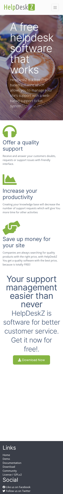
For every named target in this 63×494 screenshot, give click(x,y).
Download (9, 466)
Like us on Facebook (17, 487)
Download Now (33, 360)
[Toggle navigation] (55, 7)
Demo (6, 459)
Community (10, 470)
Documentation (12, 463)
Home (6, 455)
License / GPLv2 (12, 474)
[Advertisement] (31, 399)
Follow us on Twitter (17, 491)
